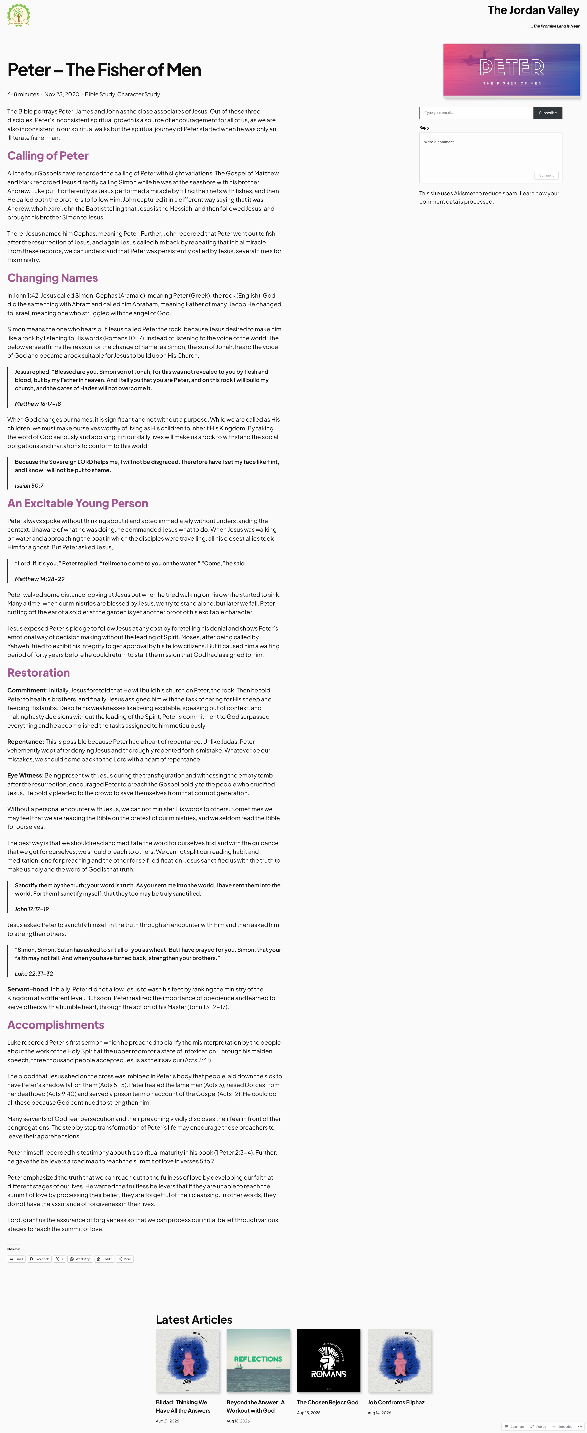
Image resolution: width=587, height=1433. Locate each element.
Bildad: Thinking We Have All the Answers (183, 1406)
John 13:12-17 (207, 1006)
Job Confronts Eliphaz (396, 1402)
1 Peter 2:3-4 (233, 1152)
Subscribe (548, 112)
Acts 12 (228, 1093)
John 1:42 (25, 295)
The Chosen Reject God (328, 1402)
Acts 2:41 (197, 1060)
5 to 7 (207, 1161)
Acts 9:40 (61, 1093)
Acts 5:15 (112, 1084)
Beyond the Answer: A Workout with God (256, 1406)
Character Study (138, 94)
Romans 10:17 (123, 338)
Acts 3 (213, 1084)
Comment (546, 175)
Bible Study (100, 94)
